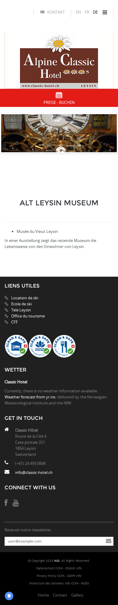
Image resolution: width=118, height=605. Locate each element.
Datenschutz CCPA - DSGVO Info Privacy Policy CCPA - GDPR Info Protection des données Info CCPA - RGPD (59, 575)
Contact (60, 595)
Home (43, 595)
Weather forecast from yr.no (30, 397)
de (95, 12)
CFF (14, 322)
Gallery (77, 595)
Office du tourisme (28, 316)
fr (87, 12)
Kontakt (56, 12)
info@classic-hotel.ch (34, 472)
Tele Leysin (21, 310)
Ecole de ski (21, 304)
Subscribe (108, 541)
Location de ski (24, 298)
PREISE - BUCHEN (59, 102)
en (78, 12)
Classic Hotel (16, 382)
